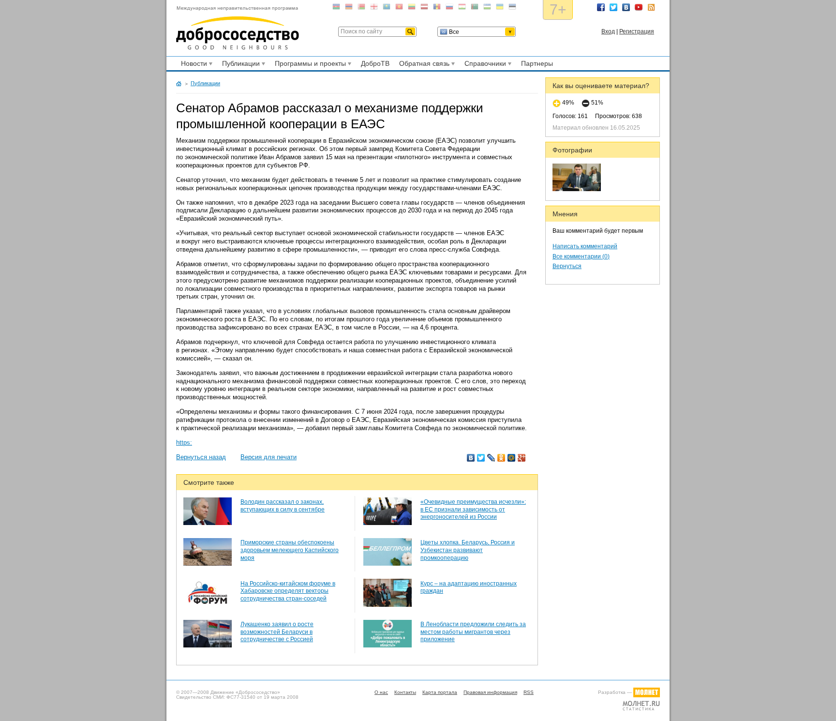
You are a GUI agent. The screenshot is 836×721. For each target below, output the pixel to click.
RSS (651, 7)
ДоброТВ (375, 63)
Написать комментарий (584, 246)
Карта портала (439, 692)
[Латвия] (424, 8)
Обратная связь (422, 65)
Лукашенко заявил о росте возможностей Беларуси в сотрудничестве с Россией (277, 632)
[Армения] (349, 8)
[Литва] (412, 8)
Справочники (484, 65)
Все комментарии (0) (581, 256)
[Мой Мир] (512, 457)
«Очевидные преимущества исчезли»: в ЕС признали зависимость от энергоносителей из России (473, 509)
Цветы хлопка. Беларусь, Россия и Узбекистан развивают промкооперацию (467, 550)
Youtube (638, 7)
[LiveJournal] (491, 457)
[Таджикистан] (462, 8)
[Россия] (449, 8)
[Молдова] (437, 8)
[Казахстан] (386, 8)
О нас (381, 692)
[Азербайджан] (336, 8)
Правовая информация (490, 692)
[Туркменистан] (474, 8)
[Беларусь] (361, 8)
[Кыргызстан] (399, 8)
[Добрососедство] (237, 28)
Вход (608, 31)
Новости (192, 65)
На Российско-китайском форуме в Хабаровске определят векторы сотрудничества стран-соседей (287, 591)
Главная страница (178, 83)
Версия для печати (268, 457)
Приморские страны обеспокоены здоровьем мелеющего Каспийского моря (289, 550)
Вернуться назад (201, 457)
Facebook (601, 7)
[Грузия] (374, 8)
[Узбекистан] (487, 8)
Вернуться (567, 266)
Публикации (239, 65)
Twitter (613, 7)
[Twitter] (481, 457)
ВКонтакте (626, 7)
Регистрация (636, 31)
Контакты (405, 692)
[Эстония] (512, 8)
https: (184, 442)
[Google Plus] (522, 457)
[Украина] (500, 8)
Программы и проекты (309, 65)
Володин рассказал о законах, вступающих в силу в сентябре (282, 505)
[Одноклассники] (501, 457)
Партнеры (537, 63)
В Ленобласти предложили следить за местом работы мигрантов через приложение (473, 632)
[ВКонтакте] (471, 457)
